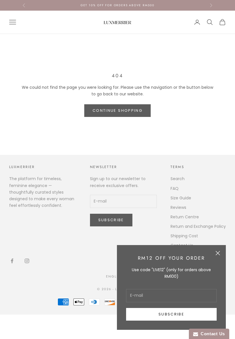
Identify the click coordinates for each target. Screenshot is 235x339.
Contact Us (211, 333)
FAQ (175, 188)
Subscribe (171, 314)
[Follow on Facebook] (12, 261)
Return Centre (185, 217)
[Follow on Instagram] (27, 261)
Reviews (178, 207)
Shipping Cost (184, 236)
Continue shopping (117, 110)
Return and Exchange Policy (198, 226)
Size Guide (181, 198)
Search (178, 179)
